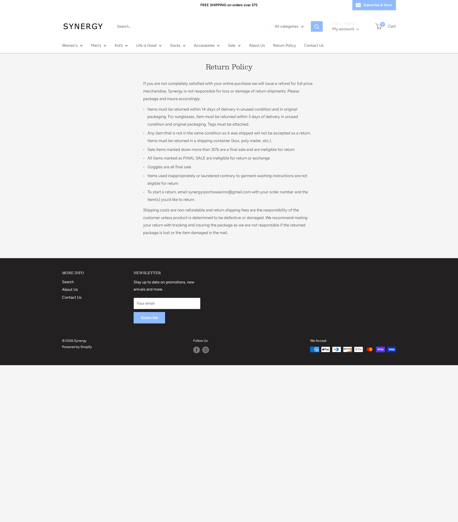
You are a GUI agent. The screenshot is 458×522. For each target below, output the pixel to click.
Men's (96, 45)
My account (343, 28)
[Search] (317, 26)
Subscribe (149, 317)
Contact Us (313, 45)
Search (68, 282)
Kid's (119, 45)
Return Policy (284, 45)
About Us (257, 45)
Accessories (204, 45)
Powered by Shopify (77, 347)
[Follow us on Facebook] (196, 350)
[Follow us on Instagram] (205, 350)
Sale (231, 45)
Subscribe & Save (378, 5)
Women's (70, 45)
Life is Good (146, 45)
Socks (175, 45)
